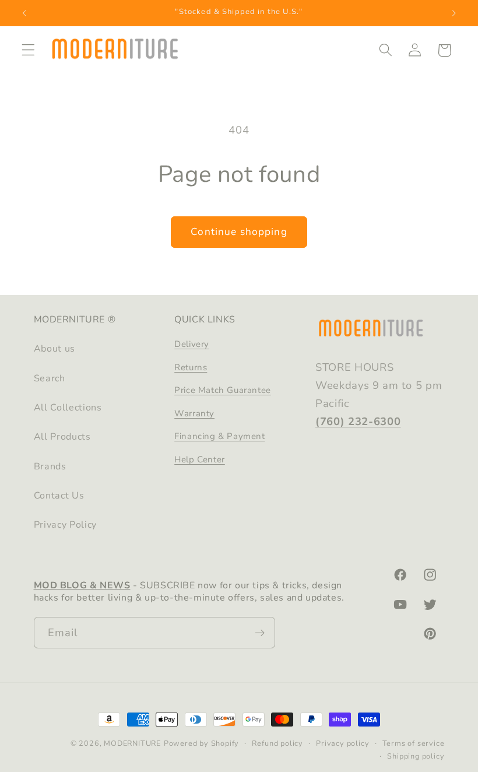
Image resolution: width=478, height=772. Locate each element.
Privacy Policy (65, 524)
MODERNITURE (132, 743)
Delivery (191, 344)
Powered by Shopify (202, 743)
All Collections (68, 407)
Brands (50, 466)
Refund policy (277, 743)
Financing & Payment (219, 436)
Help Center (199, 459)
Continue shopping (239, 231)
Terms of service (413, 743)
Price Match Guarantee (222, 390)
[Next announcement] (453, 13)
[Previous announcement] (24, 13)
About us (55, 348)
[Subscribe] (260, 632)
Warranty (194, 413)
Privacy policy (342, 743)
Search (49, 378)
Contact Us (59, 495)
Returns (190, 367)
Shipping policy (415, 756)
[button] (28, 50)
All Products (62, 436)
